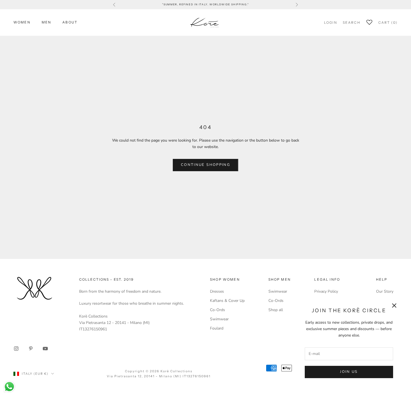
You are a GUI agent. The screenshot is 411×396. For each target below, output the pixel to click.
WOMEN (21, 22)
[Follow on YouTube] (45, 348)
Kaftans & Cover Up (227, 300)
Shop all (275, 309)
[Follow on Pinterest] (31, 348)
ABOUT (69, 22)
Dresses (217, 291)
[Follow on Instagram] (16, 348)
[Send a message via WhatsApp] (9, 386)
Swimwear (219, 319)
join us (349, 371)
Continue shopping (205, 164)
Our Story (384, 291)
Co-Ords (217, 309)
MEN (46, 22)
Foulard (216, 328)
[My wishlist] (369, 21)
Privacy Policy (326, 291)
